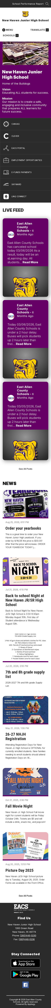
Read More (30, 262)
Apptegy (31, 1004)
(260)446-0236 (27, 939)
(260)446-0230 (28, 935)
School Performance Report (28, 3)
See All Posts (25, 468)
